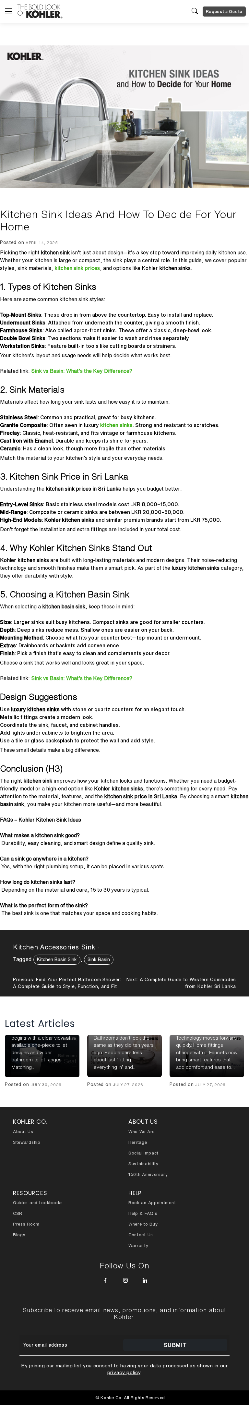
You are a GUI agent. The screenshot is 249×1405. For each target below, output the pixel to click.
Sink (88, 947)
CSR (17, 1213)
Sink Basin (99, 959)
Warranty (138, 1245)
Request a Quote (224, 11)
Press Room (26, 1224)
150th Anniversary (148, 1174)
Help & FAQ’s (142, 1213)
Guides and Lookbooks (38, 1203)
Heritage (137, 1142)
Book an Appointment (152, 1203)
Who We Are (141, 1132)
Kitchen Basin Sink (57, 959)
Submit (175, 1345)
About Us (23, 1132)
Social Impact (143, 1153)
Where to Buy (143, 1224)
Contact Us (140, 1235)
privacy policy (123, 1372)
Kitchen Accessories (46, 947)
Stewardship (27, 1142)
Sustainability (143, 1164)
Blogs (19, 1235)
